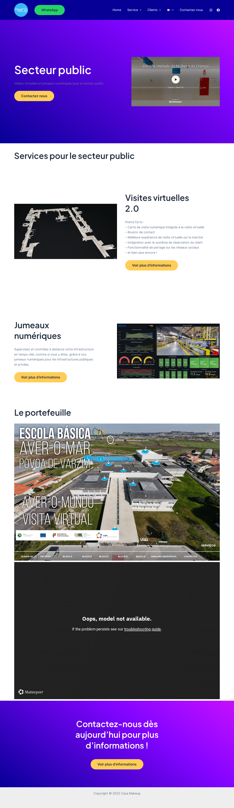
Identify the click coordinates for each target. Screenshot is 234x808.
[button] (49, 10)
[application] (139, 10)
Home (117, 10)
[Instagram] (210, 10)
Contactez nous (191, 10)
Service (132, 10)
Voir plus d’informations (151, 265)
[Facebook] (218, 10)
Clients (152, 10)
